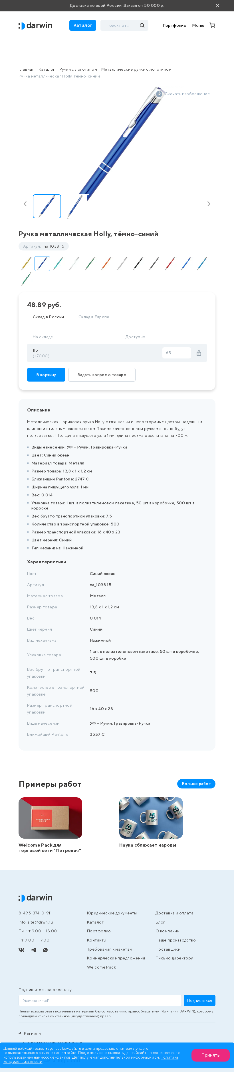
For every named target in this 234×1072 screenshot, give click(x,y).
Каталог (47, 69)
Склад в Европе (94, 317)
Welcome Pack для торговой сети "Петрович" (50, 847)
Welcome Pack (101, 967)
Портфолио (175, 25)
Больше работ (196, 783)
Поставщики (168, 949)
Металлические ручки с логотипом (136, 69)
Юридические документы (112, 913)
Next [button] (208, 203)
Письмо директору (174, 958)
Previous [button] (26, 203)
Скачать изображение (187, 93)
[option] (117, 153)
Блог (160, 922)
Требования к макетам (109, 949)
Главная (26, 69)
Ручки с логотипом (78, 69)
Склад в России (48, 317)
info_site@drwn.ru (36, 922)
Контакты (96, 940)
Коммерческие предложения (116, 958)
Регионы (32, 1033)
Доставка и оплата (174, 913)
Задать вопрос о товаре (102, 374)
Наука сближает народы (147, 845)
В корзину (46, 374)
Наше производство (176, 940)
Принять (210, 1055)
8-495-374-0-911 (35, 913)
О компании (167, 931)
